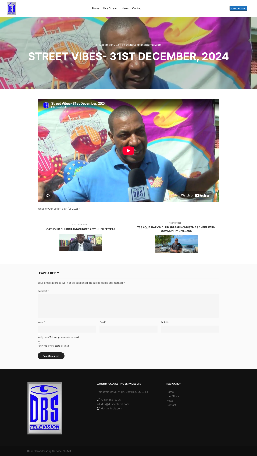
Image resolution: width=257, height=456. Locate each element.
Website (165, 322)
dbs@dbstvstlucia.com (115, 404)
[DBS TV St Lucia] (11, 8)
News (169, 400)
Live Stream (173, 396)
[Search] (225, 8)
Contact (171, 405)
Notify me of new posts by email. (53, 345)
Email (102, 322)
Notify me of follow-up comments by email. (58, 337)
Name (41, 322)
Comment (43, 291)
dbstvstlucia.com (111, 408)
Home (170, 391)
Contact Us (238, 8)
